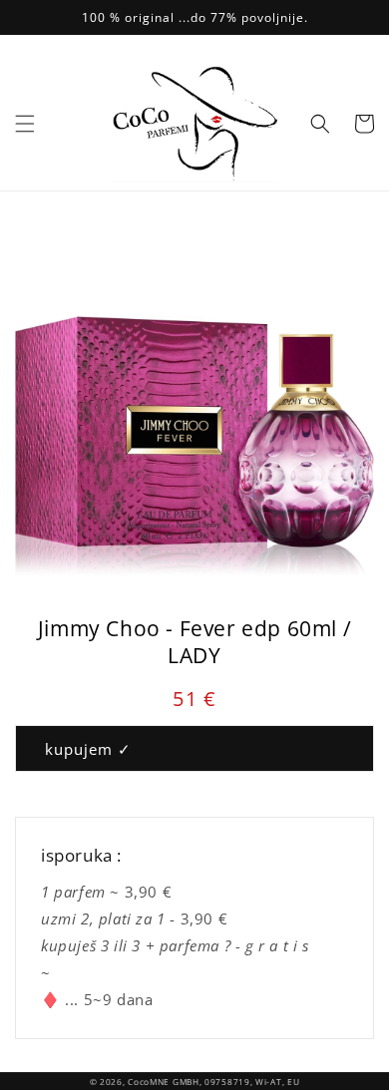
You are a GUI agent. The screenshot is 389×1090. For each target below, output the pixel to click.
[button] (25, 124)
